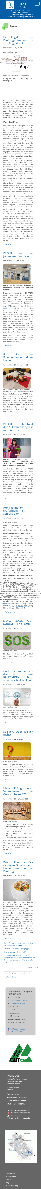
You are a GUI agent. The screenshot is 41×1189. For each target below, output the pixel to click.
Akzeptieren (5, 604)
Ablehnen (17, 604)
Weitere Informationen (20, 607)
